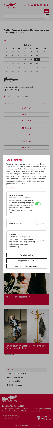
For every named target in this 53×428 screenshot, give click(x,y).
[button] (43, 204)
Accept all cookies (26, 255)
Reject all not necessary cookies (26, 266)
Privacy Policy (11, 188)
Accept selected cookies (26, 261)
